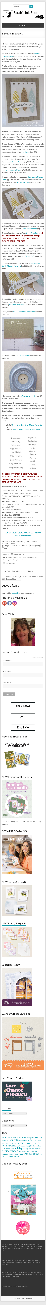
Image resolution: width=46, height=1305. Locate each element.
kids (30, 1148)
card (7, 1140)
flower (11, 1145)
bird (32, 1138)
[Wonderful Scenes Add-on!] (23, 1018)
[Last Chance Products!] (17, 1083)
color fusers (10, 1143)
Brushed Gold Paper (17, 304)
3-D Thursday (12, 1137)
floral (4, 1145)
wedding (18, 1156)
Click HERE (29, 256)
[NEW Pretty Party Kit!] (17, 928)
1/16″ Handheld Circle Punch (24, 311)
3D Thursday (26, 1138)
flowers (16, 1146)
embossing (33, 1143)
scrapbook (27, 1151)
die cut (16, 1143)
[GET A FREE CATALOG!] (17, 836)
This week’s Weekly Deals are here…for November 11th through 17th (22, 578)
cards (14, 1140)
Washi (4, 548)
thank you (29, 1153)
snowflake (34, 1151)
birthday (38, 1137)
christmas (32, 1140)
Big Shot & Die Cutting (13, 557)
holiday (18, 1148)
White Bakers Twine (28, 396)
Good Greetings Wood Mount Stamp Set (27, 429)
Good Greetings (32, 233)
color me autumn (17, 541)
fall (28, 541)
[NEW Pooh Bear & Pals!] (17, 741)
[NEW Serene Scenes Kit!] (17, 886)
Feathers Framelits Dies (11, 170)
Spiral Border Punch (29, 229)
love (33, 1148)
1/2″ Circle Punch (23, 355)
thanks (24, 546)
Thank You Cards (32, 557)
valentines (12, 1157)
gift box (35, 1146)
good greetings (8, 544)
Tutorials (20, 560)
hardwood (16, 546)
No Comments (10, 563)
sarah (7, 554)
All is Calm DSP (23, 182)
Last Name (7, 682)
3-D (4, 1137)
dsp (21, 1142)
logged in (15, 593)
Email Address (9, 660)
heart (12, 1148)
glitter (39, 1146)
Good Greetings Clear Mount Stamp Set (27, 425)
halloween (6, 1148)
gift (30, 1146)
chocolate (22, 1141)
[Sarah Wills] (23, 632)
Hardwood (26, 152)
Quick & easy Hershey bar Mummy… (20, 571)
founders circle (24, 1146)
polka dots (39, 1148)
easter (26, 1143)
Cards (24, 557)
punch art (21, 1151)
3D (20, 1138)
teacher (5, 1154)
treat (36, 1154)
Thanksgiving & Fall (9, 560)
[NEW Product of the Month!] (17, 781)
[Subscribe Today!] (17, 969)
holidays (26, 1148)
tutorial (5, 1156)
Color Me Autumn (17, 162)
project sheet (10, 1151)
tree (41, 1154)
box (3, 1140)
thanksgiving (35, 546)
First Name (7, 671)
